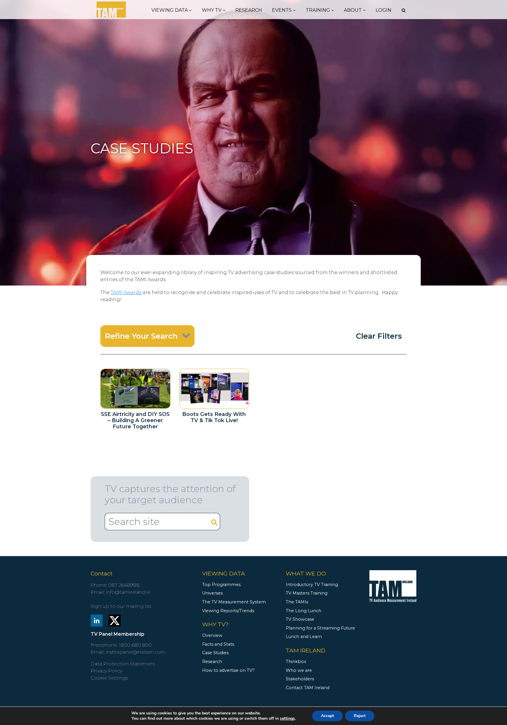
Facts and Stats (218, 644)
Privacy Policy (106, 671)
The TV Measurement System (234, 602)
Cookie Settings (109, 678)
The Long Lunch (303, 610)
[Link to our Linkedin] (97, 620)
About (353, 10)
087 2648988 (124, 585)
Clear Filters (379, 335)
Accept (327, 716)
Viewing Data (170, 10)
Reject (360, 716)
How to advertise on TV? (228, 670)
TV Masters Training (306, 593)
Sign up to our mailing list (121, 606)
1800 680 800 (135, 645)
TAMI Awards (126, 292)
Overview (212, 635)
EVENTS (282, 10)
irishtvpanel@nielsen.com (135, 652)
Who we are (299, 670)
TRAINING (318, 10)
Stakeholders (300, 679)
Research (248, 10)
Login (383, 10)
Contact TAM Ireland (307, 687)
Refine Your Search (141, 335)
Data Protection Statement (123, 664)
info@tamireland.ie (128, 592)
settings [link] (287, 718)
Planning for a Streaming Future (320, 628)
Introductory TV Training (312, 584)
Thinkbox (296, 661)
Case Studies (215, 652)
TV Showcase (300, 619)
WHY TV (212, 10)
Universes (212, 593)
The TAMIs (297, 602)
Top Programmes (221, 584)
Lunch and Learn (304, 636)
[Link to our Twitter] (115, 620)
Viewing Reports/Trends (228, 610)
